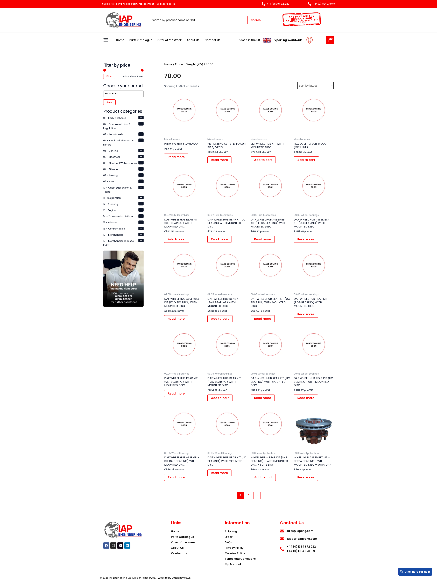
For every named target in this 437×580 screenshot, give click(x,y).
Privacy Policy (234, 548)
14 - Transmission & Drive (118, 216)
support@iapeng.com (301, 539)
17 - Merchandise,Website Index (118, 243)
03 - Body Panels (113, 134)
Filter (109, 76)
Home (120, 40)
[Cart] (330, 40)
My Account (233, 564)
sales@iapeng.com (299, 531)
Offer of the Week (169, 40)
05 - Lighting (110, 151)
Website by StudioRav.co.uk (174, 577)
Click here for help (417, 572)
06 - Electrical (111, 157)
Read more (176, 157)
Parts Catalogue (140, 40)
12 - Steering (110, 204)
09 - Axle (108, 181)
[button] (106, 40)
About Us (193, 40)
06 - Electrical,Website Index (120, 163)
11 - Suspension (112, 198)
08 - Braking (110, 175)
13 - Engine (109, 210)
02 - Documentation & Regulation (117, 126)
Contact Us (212, 40)
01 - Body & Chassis (114, 118)
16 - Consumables (114, 228)
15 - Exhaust (110, 222)
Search (256, 20)
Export (229, 537)
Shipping (231, 531)
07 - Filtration (111, 169)
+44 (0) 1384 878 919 (300, 551)
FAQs (228, 542)
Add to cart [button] (263, 160)
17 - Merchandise (113, 235)
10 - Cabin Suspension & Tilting (117, 190)
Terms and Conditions (240, 559)
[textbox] (124, 93)
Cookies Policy (235, 553)
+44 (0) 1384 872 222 (301, 547)
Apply (109, 102)
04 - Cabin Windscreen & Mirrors (118, 142)
